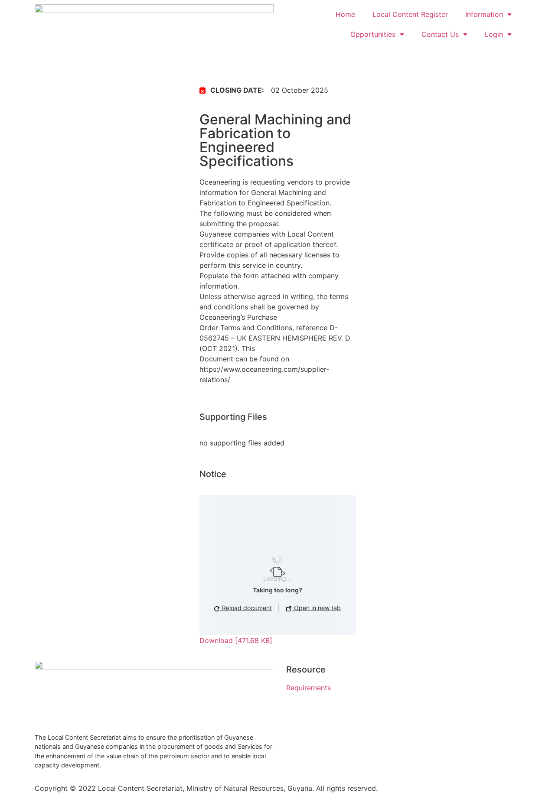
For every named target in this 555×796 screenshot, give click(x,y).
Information (484, 14)
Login (494, 34)
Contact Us (440, 34)
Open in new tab (316, 607)
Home (345, 14)
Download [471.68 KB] (235, 640)
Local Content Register (410, 14)
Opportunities (372, 34)
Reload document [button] (246, 607)
